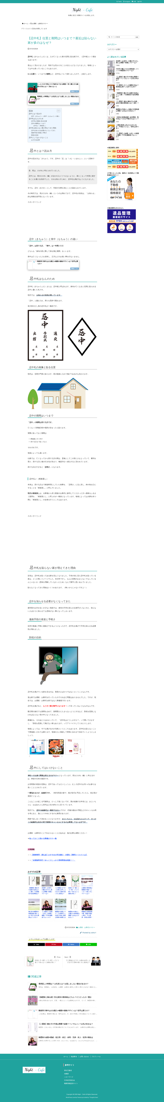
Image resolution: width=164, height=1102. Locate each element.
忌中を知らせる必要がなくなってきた (43, 130)
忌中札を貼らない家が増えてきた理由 (42, 128)
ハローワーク (68, 1077)
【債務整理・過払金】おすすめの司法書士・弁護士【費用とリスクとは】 (59, 855)
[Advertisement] (62, 219)
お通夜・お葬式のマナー (40, 23)
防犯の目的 (34, 135)
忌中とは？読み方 (35, 114)
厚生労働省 (68, 1070)
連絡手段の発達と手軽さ (39, 133)
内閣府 (66, 1074)
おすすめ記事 (35, 140)
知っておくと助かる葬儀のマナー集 (43, 838)
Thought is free (94, 1097)
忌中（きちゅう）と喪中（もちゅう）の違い (45, 116)
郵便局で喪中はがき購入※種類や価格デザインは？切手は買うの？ (65, 1010)
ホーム (26, 23)
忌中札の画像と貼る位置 (39, 121)
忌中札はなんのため (36, 119)
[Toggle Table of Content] (57, 110)
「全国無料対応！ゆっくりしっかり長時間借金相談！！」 (53, 860)
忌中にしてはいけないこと (38, 137)
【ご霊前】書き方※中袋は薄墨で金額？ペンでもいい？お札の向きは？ (66, 1024)
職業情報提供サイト (71, 1083)
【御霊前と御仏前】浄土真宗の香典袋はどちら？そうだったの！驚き (65, 997)
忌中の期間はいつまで (38, 123)
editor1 (93, 933)
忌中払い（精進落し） (40, 125)
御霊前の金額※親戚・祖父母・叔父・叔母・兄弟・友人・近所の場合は (66, 1037)
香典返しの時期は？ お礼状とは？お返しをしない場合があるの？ (64, 984)
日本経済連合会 (69, 1080)
